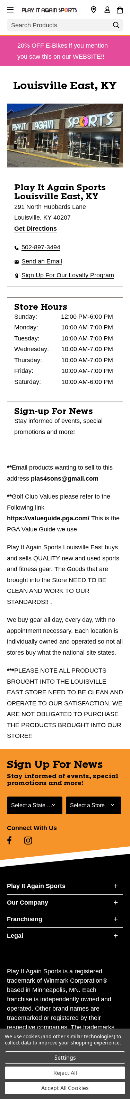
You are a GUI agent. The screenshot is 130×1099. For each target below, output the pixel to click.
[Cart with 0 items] (119, 9)
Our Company (27, 902)
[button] (9, 8)
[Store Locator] (93, 10)
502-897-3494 (40, 247)
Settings (65, 1057)
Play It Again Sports (36, 886)
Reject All (65, 1073)
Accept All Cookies (65, 1088)
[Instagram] (28, 840)
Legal (15, 935)
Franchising (24, 919)
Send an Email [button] (41, 261)
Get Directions (35, 228)
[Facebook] (9, 840)
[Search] (116, 27)
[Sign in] (107, 10)
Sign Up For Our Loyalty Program (67, 275)
